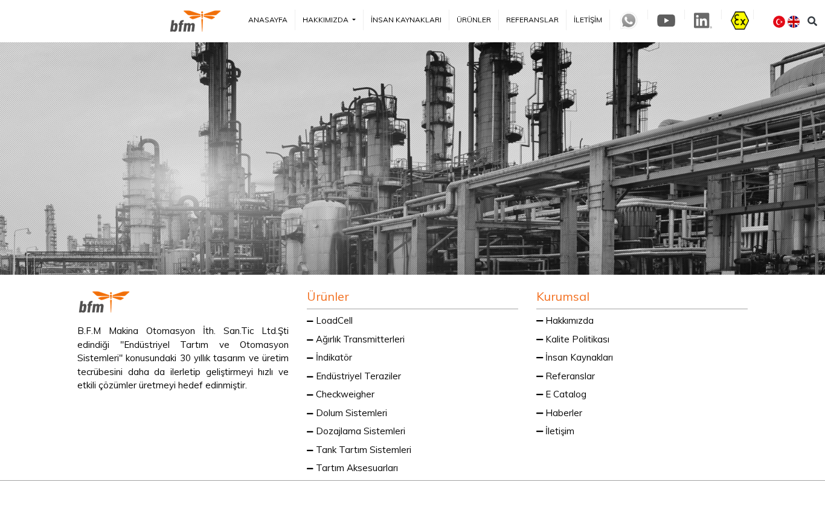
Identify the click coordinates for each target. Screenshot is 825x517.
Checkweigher (343, 394)
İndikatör (332, 357)
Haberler (562, 413)
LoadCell (333, 320)
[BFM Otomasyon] (195, 21)
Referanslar (532, 19)
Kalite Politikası (576, 339)
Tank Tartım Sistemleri (362, 449)
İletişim (588, 19)
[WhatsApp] (537, 498)
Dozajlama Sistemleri (359, 431)
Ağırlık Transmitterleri (359, 339)
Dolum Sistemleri (350, 413)
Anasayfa (267, 19)
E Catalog (564, 394)
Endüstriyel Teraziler (357, 376)
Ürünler (474, 19)
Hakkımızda (326, 19)
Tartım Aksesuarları (355, 468)
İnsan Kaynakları (406, 19)
